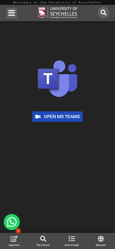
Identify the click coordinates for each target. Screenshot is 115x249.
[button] (11, 13)
